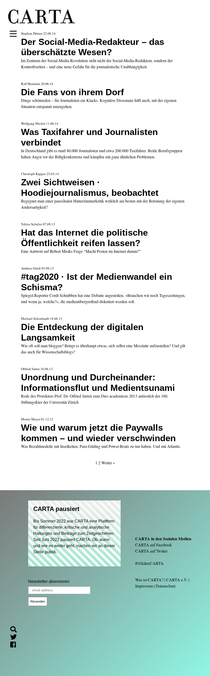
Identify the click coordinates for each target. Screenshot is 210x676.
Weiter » (108, 462)
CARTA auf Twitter (151, 551)
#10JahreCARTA (149, 563)
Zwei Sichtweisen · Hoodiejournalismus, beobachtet (90, 187)
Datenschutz (166, 585)
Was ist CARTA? (149, 579)
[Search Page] (15, 630)
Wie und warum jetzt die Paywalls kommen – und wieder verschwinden (98, 432)
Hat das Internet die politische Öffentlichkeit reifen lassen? (84, 237)
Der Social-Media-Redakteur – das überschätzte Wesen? (92, 47)
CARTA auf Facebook (153, 544)
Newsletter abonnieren (48, 581)
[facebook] (15, 645)
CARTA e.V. (176, 579)
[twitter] (15, 637)
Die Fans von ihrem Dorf (72, 92)
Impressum (144, 585)
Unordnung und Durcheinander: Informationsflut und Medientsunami (98, 382)
